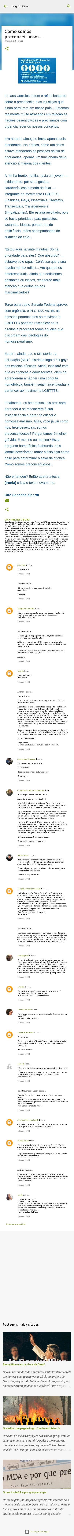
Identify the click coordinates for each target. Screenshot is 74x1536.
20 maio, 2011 (23, 574)
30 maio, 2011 (23, 1216)
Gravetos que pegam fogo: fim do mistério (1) (31, 1428)
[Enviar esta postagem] (7, 502)
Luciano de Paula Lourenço (28, 889)
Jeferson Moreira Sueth (27, 1120)
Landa (20, 1195)
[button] (7, 48)
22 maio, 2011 (23, 1110)
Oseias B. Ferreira (25, 1032)
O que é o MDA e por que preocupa (24, 1492)
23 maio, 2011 (23, 1160)
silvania (20, 1064)
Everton (20, 987)
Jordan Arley (23, 1141)
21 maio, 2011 (23, 1000)
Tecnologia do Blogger (39, 1532)
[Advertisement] (37, 1274)
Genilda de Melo (24, 1010)
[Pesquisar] (68, 6)
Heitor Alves (22, 855)
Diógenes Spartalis (25, 608)
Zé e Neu (21, 565)
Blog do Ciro (19, 6)
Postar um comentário (15, 1224)
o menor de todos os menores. (30, 790)
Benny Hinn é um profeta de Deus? (24, 1364)
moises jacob (23, 955)
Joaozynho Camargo (26, 759)
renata (20, 671)
